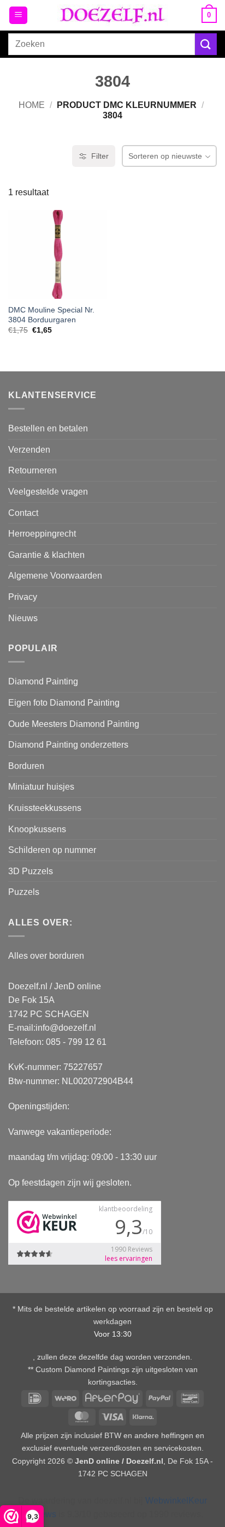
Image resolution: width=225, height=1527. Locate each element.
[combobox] (101, 44)
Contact (23, 513)
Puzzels (23, 892)
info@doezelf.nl (65, 1027)
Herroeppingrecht (42, 533)
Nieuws (23, 618)
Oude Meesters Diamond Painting (73, 724)
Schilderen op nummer (52, 850)
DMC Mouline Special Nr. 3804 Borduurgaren (51, 315)
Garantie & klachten (46, 555)
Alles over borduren (46, 955)
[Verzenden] (206, 44)
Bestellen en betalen (48, 428)
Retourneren (32, 470)
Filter (100, 156)
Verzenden (29, 449)
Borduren (26, 766)
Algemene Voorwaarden (55, 575)
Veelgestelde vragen (48, 491)
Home (32, 105)
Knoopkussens (37, 829)
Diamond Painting (43, 681)
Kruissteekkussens (44, 808)
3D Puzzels (30, 871)
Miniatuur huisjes (41, 786)
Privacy (22, 597)
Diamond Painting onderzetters (68, 744)
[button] (18, 16)
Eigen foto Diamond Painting (64, 702)
